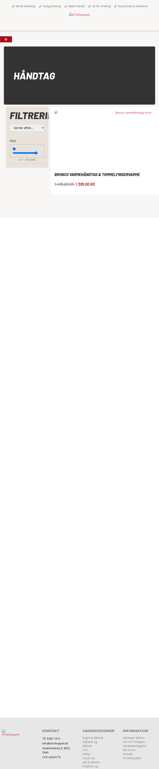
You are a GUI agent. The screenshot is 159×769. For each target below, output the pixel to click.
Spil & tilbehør (91, 762)
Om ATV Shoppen (134, 742)
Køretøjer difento (133, 738)
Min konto (129, 750)
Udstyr (86, 754)
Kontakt (128, 754)
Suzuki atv (88, 758)
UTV (85, 750)
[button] (79, 31)
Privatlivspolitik (132, 758)
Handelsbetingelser (135, 746)
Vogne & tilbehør (93, 738)
